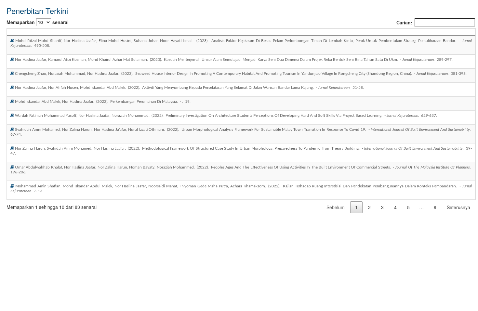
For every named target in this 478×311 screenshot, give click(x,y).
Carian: (404, 22)
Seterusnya (458, 207)
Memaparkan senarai (38, 22)
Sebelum (335, 207)
